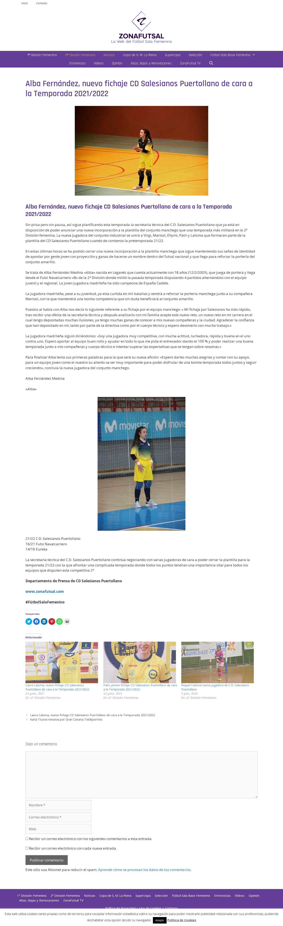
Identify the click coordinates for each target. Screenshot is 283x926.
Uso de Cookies (150, 908)
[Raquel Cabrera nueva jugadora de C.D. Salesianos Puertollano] (218, 662)
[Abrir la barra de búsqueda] (211, 63)
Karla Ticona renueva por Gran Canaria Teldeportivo (66, 719)
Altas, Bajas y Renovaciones (151, 63)
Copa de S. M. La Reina (140, 55)
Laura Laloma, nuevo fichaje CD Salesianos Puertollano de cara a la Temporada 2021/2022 (57, 687)
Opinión (117, 63)
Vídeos (99, 63)
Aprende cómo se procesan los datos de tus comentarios (144, 869)
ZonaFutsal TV (190, 63)
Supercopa (172, 55)
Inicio (24, 3)
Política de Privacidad (120, 908)
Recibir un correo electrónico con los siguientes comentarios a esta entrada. (90, 838)
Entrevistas (77, 63)
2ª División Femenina (80, 55)
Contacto (41, 3)
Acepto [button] (159, 920)
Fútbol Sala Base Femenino (230, 55)
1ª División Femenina (42, 55)
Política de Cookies (181, 920)
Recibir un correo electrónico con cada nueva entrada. (73, 848)
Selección (195, 55)
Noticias (109, 55)
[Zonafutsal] (141, 26)
